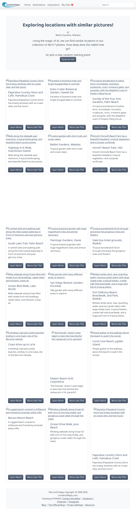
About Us (90, 504)
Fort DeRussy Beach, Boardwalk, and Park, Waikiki (105, 295)
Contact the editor (71, 498)
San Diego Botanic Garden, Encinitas (66, 284)
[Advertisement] (68, 199)
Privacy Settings (75, 504)
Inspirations (54, 4)
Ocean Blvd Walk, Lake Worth (22, 287)
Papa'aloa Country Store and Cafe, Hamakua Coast (25, 94)
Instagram (74, 501)
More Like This (34, 127)
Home (27, 4)
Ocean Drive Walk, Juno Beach (64, 425)
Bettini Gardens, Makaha (65, 144)
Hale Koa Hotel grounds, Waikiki (107, 241)
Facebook (88, 498)
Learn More (16, 127)
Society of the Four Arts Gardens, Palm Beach (106, 100)
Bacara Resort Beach (20, 418)
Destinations (39, 4)
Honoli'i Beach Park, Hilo (107, 147)
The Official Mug (56, 504)
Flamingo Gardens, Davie (65, 240)
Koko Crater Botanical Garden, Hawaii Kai (63, 90)
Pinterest (61, 501)
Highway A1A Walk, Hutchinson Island (20, 149)
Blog (44, 504)
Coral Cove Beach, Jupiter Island (107, 342)
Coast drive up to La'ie (21, 344)
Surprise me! (68, 59)
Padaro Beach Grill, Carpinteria (62, 380)
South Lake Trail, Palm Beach (25, 243)
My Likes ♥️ (68, 4)
